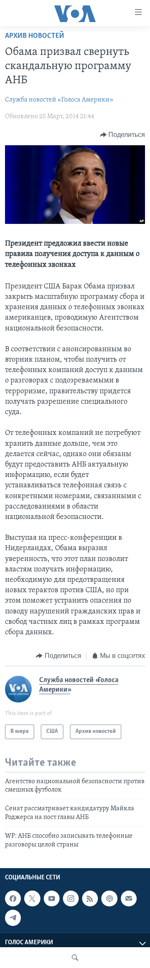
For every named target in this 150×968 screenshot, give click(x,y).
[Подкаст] (109, 898)
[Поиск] (75, 957)
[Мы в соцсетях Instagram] (71, 898)
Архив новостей (34, 36)
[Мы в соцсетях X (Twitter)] (32, 898)
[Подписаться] (129, 898)
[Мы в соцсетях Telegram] (13, 918)
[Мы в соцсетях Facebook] (13, 898)
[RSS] (90, 898)
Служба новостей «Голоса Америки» (59, 100)
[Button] (122, 134)
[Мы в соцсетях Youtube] (52, 898)
